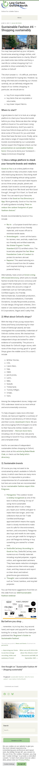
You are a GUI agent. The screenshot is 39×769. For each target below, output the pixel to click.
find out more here (23, 431)
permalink (4, 645)
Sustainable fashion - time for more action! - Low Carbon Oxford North (18, 678)
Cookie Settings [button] (9, 764)
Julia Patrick (17, 23)
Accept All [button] (21, 764)
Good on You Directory (22, 198)
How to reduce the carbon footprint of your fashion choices (17, 207)
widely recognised (16, 498)
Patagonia (11, 495)
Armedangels (12, 236)
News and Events (21, 643)
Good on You (6, 168)
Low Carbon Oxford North (13, 5)
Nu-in (9, 224)
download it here (22, 422)
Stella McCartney (14, 548)
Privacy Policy (24, 760)
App (3, 201)
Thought (10, 578)
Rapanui (10, 260)
